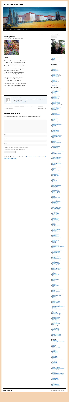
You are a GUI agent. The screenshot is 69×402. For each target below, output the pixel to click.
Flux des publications (55, 384)
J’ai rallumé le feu (55, 147)
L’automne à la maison (56, 103)
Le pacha (53, 280)
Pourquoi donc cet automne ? (57, 243)
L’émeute (53, 171)
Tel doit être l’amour (55, 203)
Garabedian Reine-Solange (56, 369)
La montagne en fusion (56, 197)
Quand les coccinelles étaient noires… (58, 294)
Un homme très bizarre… (56, 276)
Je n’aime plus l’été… (55, 240)
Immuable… (54, 253)
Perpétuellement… (55, 176)
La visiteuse (54, 257)
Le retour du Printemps (56, 283)
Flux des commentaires (56, 385)
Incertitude (54, 168)
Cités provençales (55, 70)
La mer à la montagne (55, 245)
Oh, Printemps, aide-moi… (56, 90)
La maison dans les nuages (56, 193)
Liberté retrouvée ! (55, 333)
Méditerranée (54, 81)
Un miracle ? (54, 110)
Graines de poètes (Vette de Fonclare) (58, 370)
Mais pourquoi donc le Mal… (57, 156)
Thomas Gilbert (54, 363)
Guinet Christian (55, 351)
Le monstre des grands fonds (57, 320)
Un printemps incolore (56, 134)
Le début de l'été (55, 76)
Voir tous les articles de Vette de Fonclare (21, 101)
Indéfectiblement (55, 174)
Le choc (53, 270)
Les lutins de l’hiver (55, 182)
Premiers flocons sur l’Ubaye (57, 250)
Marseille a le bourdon (56, 291)
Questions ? (54, 83)
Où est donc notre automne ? (57, 167)
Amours (53, 66)
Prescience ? (54, 273)
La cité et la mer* (55, 127)
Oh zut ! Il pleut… (55, 212)
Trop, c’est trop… (55, 99)
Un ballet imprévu (55, 198)
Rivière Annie (54, 361)
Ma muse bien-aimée (55, 108)
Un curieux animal (55, 126)
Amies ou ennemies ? (55, 148)
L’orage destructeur (55, 181)
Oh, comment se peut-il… (56, 259)
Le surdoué (54, 296)
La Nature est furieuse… (56, 318)
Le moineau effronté (55, 236)
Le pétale (53, 138)
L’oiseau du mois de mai (56, 317)
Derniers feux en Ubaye (56, 305)
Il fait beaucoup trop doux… (56, 160)
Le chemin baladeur (55, 325)
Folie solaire (54, 297)
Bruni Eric (54, 345)
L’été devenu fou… (55, 202)
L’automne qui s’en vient (56, 252)
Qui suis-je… (54, 187)
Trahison (53, 286)
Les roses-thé (54, 180)
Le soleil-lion (54, 77)
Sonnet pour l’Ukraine (56, 263)
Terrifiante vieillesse (55, 130)
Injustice (53, 247)
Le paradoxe (54, 272)
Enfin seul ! (54, 164)
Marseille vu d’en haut (56, 191)
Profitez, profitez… (55, 101)
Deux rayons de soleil (55, 162)
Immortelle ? (54, 93)
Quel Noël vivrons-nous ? (56, 313)
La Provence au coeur (55, 75)
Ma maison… (54, 125)
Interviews (11, 29)
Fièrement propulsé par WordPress (58, 390)
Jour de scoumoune (55, 298)
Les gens (53, 79)
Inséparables (54, 206)
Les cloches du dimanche (56, 146)
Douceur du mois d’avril (56, 173)
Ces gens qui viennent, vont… (57, 157)
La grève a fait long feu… (56, 287)
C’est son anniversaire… (56, 149)
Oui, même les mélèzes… (56, 184)
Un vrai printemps (55, 219)
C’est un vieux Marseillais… (57, 135)
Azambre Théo (54, 344)
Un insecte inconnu (55, 328)
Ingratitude (54, 92)
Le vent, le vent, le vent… (56, 269)
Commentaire (7, 118)
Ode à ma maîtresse (55, 188)
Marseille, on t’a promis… (56, 302)
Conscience (54, 116)
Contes (53, 71)
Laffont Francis (54, 356)
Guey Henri (54, 350)
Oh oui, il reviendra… (55, 213)
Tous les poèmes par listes (19, 29)
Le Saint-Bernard (55, 132)
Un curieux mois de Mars (56, 88)
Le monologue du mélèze (56, 192)
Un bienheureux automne (56, 170)
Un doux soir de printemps (56, 163)
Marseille (53, 80)
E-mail (5, 138)
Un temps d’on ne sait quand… (57, 195)
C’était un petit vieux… (56, 214)
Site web (5, 143)
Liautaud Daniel (54, 357)
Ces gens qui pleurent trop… (57, 142)
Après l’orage (54, 115)
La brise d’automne (55, 262)
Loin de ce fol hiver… (55, 279)
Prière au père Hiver (55, 226)
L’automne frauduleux (42, 33)
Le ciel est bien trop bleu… (56, 231)
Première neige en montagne (56, 107)
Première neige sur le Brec (56, 136)
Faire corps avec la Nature (56, 295)
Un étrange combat (55, 121)
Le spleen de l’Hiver (55, 178)
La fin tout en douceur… (56, 274)
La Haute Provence (55, 74)
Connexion (54, 383)
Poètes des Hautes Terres (56, 377)
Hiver (53, 72)
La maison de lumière (55, 98)
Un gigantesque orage (55, 322)
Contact (27, 29)
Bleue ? (53, 300)
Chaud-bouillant (55, 254)
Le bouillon (54, 137)
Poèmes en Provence (13, 4)
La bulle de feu (54, 242)
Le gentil (53, 290)
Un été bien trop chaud (56, 251)
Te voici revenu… (55, 217)
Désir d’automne (55, 232)
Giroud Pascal (54, 348)
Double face (54, 327)
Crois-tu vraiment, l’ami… (56, 209)
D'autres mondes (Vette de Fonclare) (58, 368)
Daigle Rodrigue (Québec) (56, 347)
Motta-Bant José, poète (56, 375)
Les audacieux (54, 281)
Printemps (22, 106)
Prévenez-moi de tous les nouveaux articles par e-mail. (15, 149)
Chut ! (53, 120)
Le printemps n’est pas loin (56, 207)
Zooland (53, 85)
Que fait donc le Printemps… (57, 153)
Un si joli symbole (55, 261)
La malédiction (54, 235)
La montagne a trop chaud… (56, 237)
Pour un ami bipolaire (55, 292)
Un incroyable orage (55, 91)
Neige (53, 169)
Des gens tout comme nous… (57, 268)
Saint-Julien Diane (55, 378)
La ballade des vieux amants (56, 334)
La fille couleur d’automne (56, 185)
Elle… (53, 324)
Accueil (5, 29)
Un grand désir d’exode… (56, 229)
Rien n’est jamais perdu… (56, 140)
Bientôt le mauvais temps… (56, 112)
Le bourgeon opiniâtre (55, 329)
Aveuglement (54, 312)
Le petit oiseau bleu (55, 190)
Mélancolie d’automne (55, 319)
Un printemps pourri (55, 234)
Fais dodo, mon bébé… (56, 330)
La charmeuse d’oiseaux (56, 96)
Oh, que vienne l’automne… (56, 335)
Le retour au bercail (55, 264)
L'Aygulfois (54, 372)
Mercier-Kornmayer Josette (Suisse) (58, 359)
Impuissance (54, 284)
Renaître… (54, 119)
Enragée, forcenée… (55, 109)
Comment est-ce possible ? (56, 314)
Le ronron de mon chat (56, 256)
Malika (53, 358)
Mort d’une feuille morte (56, 301)
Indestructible (54, 165)
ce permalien (40, 106)
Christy (53, 346)
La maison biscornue (55, 210)
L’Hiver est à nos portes (56, 114)
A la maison (17, 106)
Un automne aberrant (55, 175)
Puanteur (53, 223)
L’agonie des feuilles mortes (56, 248)
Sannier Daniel (54, 362)
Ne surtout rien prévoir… (56, 208)
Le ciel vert (54, 129)
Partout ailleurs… (55, 118)
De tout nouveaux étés (8, 33)
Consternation (54, 97)
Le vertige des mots (55, 94)
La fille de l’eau (54, 113)
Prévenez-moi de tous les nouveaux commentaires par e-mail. (16, 147)
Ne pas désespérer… (55, 265)
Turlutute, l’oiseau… (55, 221)
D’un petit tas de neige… (56, 102)
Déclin (53, 179)
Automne (53, 68)
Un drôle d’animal (55, 145)
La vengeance (54, 275)
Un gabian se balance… (56, 123)
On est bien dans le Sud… (56, 308)
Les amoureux (54, 204)
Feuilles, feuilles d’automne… (57, 124)
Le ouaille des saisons (55, 131)
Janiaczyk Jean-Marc (55, 353)
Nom (5, 134)
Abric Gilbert (54, 340)
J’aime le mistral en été (56, 316)
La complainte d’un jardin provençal (58, 246)
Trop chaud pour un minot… (57, 258)
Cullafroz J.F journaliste (56, 367)
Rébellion (53, 239)
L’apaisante (54, 141)
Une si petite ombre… (55, 154)
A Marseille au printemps (56, 201)
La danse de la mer (55, 186)
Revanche (54, 241)
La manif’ (54, 196)
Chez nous (54, 69)
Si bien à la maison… (55, 228)
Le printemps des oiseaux (56, 158)
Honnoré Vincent (55, 352)
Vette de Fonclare (19, 38)
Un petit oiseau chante (55, 225)
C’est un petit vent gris (56, 323)
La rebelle (54, 224)
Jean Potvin (54, 355)
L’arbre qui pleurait (55, 143)
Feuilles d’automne (55, 278)
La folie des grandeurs (55, 199)
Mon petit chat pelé (55, 285)
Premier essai (54, 230)
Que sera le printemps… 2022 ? (57, 289)
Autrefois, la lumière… (56, 215)
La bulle (53, 267)
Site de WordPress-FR (56, 386)
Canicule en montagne (55, 331)
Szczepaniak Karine (55, 379)
